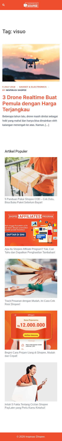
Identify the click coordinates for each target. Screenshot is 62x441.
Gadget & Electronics (33, 87)
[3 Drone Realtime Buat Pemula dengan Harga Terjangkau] (31, 62)
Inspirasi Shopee (16, 90)
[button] (3, 5)
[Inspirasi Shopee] (31, 4)
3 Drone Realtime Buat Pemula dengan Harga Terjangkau (29, 103)
